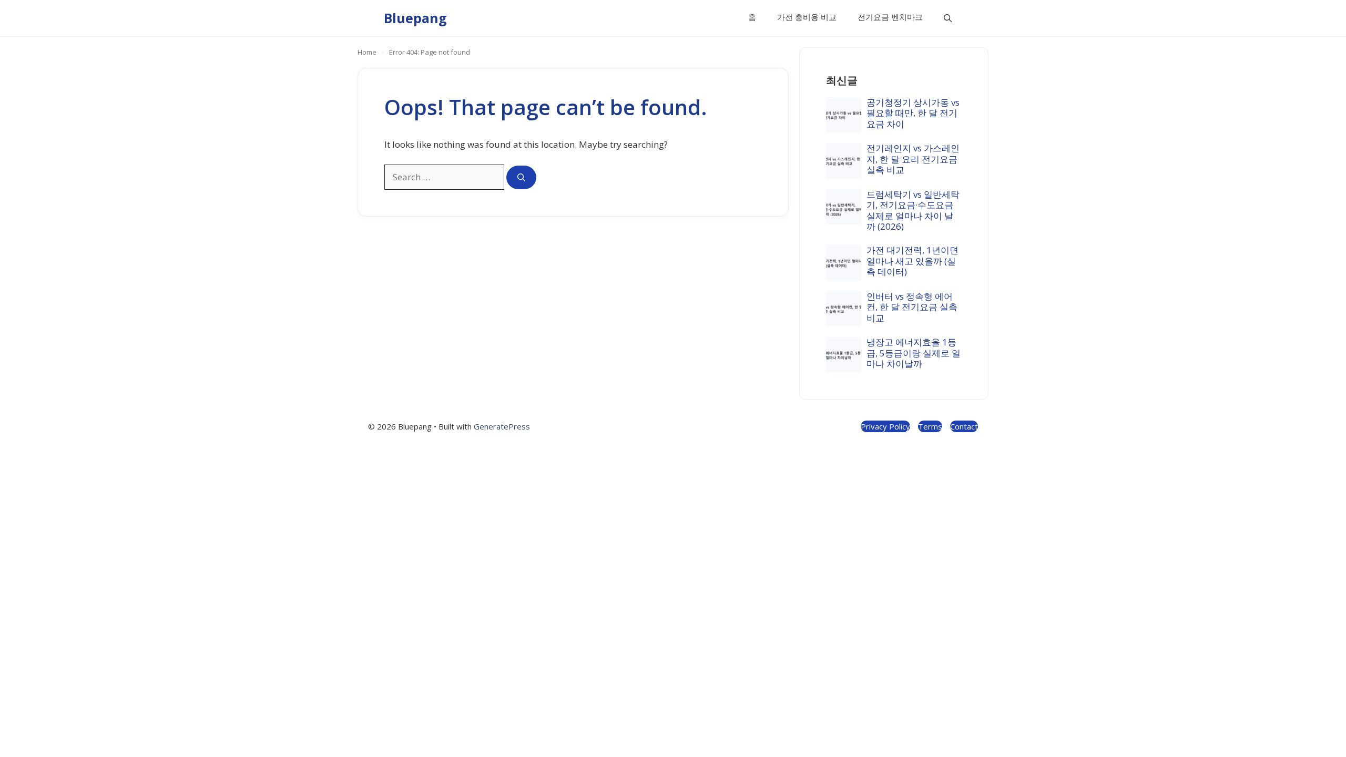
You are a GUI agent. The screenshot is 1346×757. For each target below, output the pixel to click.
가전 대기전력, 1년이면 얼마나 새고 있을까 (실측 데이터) (912, 261)
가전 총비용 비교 (807, 17)
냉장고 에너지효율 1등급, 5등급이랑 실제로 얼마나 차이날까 (913, 353)
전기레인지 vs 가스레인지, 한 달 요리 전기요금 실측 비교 (913, 159)
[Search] (521, 177)
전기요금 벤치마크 (890, 17)
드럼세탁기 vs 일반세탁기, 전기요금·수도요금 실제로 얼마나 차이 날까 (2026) (913, 210)
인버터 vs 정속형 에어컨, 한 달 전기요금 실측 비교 (911, 307)
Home (367, 52)
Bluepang (415, 18)
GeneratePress (502, 426)
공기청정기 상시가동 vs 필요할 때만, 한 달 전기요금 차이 (913, 113)
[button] (947, 18)
